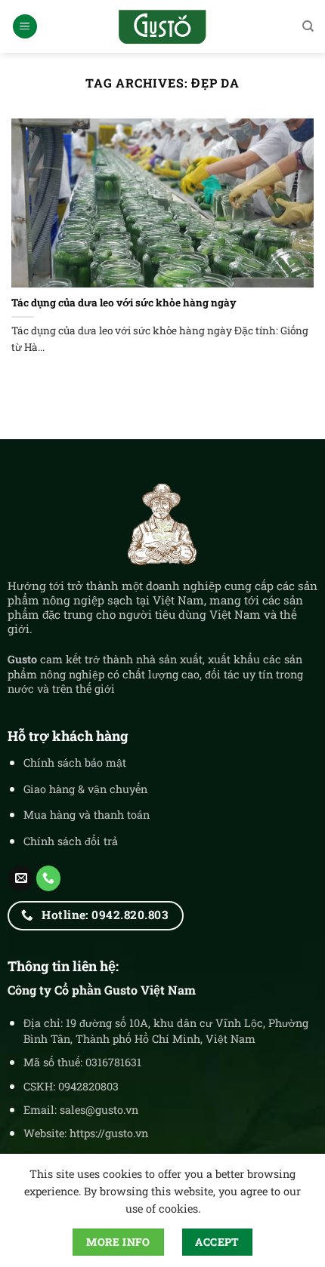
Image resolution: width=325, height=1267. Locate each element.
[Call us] (48, 878)
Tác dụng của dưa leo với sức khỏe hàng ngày (124, 303)
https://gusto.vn (109, 1133)
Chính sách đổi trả (70, 841)
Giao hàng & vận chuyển (85, 789)
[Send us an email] (20, 878)
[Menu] (25, 26)
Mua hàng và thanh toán (86, 814)
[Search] (308, 26)
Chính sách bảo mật (74, 762)
